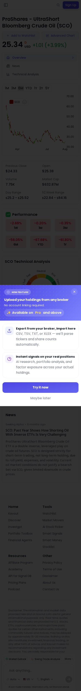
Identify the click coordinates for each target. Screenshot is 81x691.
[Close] (74, 291)
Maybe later (40, 398)
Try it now (40, 387)
